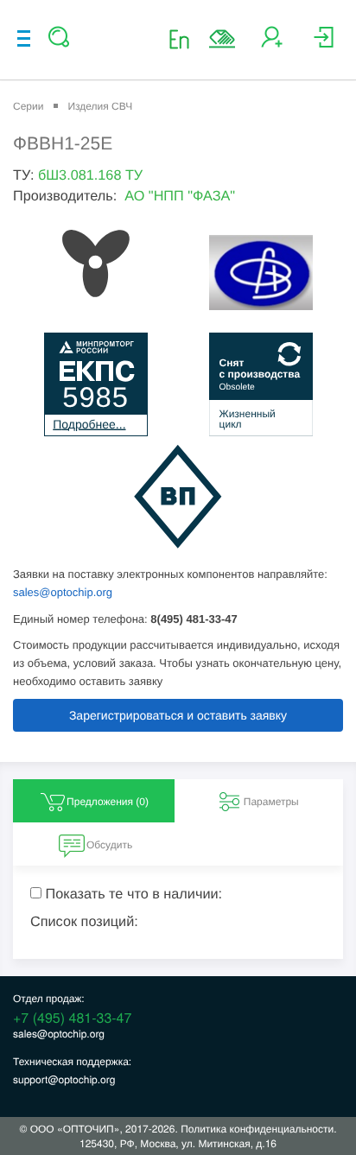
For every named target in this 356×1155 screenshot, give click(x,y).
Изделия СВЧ (99, 106)
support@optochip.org (64, 1079)
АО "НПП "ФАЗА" (179, 196)
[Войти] (323, 43)
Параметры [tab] (271, 802)
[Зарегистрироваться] (272, 43)
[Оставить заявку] (222, 39)
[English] (184, 38)
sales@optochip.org (62, 592)
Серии (28, 106)
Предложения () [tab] (108, 802)
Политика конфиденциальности (257, 1128)
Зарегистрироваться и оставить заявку (178, 715)
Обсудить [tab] (109, 845)
